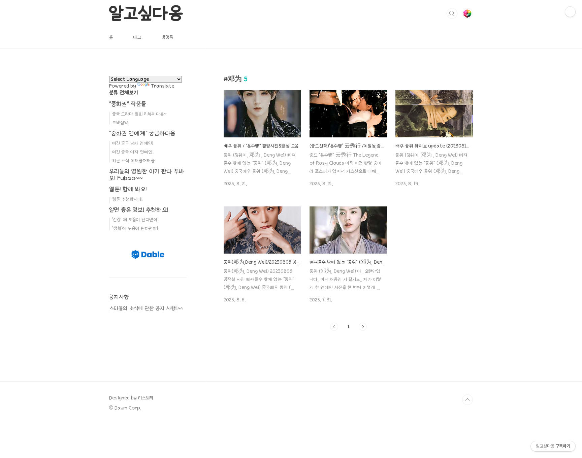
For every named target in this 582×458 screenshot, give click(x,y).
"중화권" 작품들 (127, 103)
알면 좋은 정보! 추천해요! (138, 209)
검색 (452, 13)
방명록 (167, 37)
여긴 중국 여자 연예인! (133, 152)
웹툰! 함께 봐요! (128, 189)
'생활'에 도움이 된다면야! (135, 228)
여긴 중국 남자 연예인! (132, 143)
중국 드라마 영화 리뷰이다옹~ (139, 114)
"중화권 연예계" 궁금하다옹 (142, 133)
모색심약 (120, 122)
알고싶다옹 (146, 13)
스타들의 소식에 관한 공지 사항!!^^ (146, 308)
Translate (162, 86)
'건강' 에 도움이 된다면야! (135, 219)
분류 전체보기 (123, 92)
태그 (137, 37)
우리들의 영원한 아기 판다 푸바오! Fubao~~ (147, 175)
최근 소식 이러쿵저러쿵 (133, 160)
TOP (467, 399)
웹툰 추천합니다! (127, 199)
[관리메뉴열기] (570, 12)
